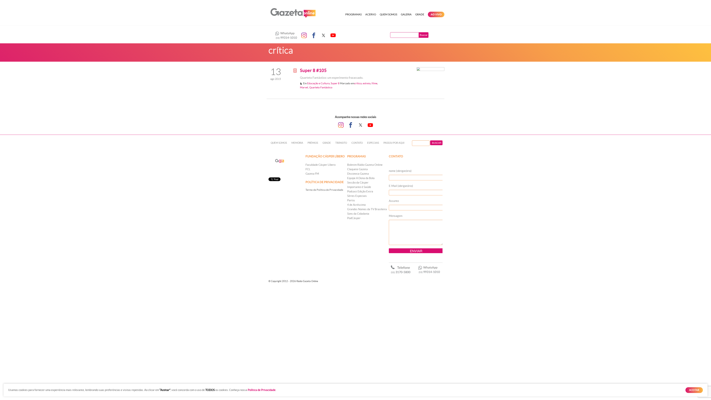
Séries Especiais (357, 195)
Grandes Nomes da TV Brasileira (367, 209)
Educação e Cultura (318, 83)
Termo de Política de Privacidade (324, 189)
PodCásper (353, 218)
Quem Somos (388, 14)
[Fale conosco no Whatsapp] (285, 35)
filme (374, 83)
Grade (419, 14)
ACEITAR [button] (694, 390)
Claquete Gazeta (357, 169)
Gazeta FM (312, 173)
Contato (357, 142)
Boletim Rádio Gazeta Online (365, 164)
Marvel (304, 87)
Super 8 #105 (313, 70)
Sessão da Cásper (357, 182)
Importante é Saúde (359, 187)
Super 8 (335, 83)
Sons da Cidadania (358, 213)
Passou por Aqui (393, 142)
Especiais (373, 142)
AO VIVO (436, 14)
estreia (366, 83)
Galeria (406, 14)
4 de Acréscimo (356, 204)
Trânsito (341, 142)
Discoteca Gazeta (358, 173)
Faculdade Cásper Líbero (321, 164)
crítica (358, 83)
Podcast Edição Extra (360, 191)
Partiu (351, 200)
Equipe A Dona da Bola (361, 178)
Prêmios (313, 142)
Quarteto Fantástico (320, 87)
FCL (308, 169)
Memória (297, 142)
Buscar (423, 35)
